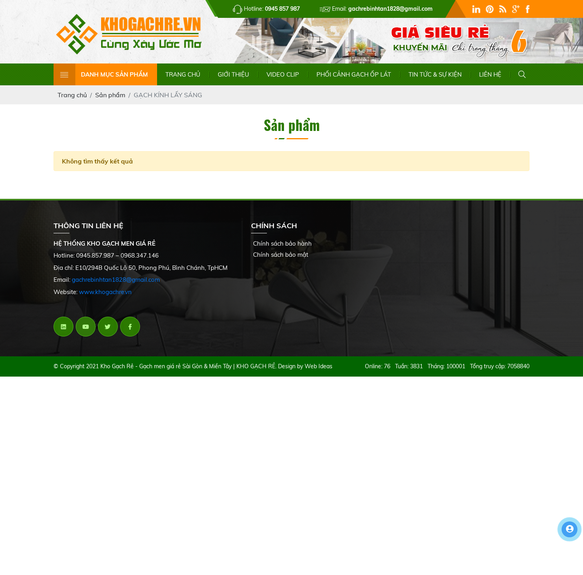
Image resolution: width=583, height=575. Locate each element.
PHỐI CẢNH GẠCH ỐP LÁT (353, 74)
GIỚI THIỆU (233, 74)
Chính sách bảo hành (282, 243)
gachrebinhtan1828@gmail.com (116, 279)
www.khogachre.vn (105, 292)
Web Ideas (318, 366)
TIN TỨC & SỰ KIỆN (435, 74)
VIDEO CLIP (283, 74)
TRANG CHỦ (182, 74)
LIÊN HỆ (490, 74)
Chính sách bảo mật (280, 254)
